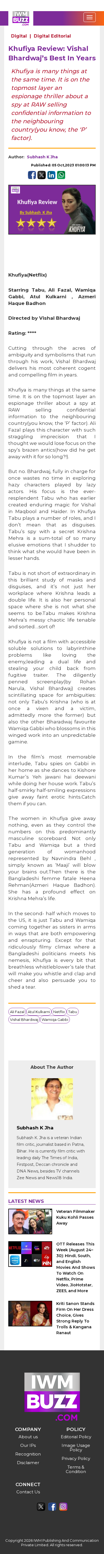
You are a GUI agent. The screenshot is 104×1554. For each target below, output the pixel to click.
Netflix (59, 1011)
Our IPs (28, 1445)
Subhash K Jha (42, 156)
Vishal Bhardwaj (24, 1019)
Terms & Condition (76, 1469)
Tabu (72, 1011)
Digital (19, 36)
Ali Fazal (17, 1011)
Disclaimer (28, 1462)
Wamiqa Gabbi (55, 1019)
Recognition (28, 1454)
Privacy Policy (76, 1458)
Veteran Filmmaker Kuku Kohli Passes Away (75, 1217)
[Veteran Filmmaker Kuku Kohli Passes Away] (30, 1221)
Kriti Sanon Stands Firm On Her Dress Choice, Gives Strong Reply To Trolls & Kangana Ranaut (75, 1318)
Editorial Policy (76, 1436)
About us (28, 1436)
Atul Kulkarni (39, 1011)
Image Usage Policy (76, 1447)
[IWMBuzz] (20, 18)
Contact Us (28, 1491)
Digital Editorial (52, 36)
